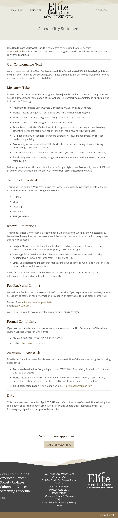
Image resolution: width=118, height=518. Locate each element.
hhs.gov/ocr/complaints (33, 343)
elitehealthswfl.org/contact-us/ (38, 302)
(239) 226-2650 (23, 305)
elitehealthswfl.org (17, 51)
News (47, 16)
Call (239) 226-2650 (59, 444)
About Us (17, 10)
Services (35, 10)
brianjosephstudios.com (79, 385)
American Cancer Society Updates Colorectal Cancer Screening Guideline (15, 484)
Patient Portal (106, 515)
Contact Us (66, 16)
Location (100, 10)
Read (2, 497)
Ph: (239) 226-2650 (59, 489)
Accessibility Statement (54, 502)
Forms (52, 10)
